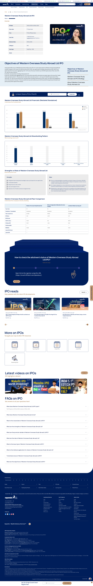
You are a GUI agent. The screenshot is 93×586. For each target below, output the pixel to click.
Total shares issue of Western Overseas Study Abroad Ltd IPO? (24, 456)
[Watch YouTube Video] (67, 34)
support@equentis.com (9, 502)
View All (83, 292)
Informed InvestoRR (62, 505)
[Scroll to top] (30, 524)
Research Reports (14, 7)
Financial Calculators (33, 7)
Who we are (46, 511)
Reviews (75, 511)
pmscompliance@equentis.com (27, 550)
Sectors (23, 484)
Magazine (75, 504)
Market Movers (75, 487)
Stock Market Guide (8, 487)
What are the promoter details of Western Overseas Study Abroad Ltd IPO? (28, 432)
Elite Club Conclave (77, 502)
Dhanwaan (61, 504)
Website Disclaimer (47, 504)
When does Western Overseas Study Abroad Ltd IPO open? (23, 406)
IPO (27, 7)
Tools (39, 484)
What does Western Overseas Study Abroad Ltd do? (21, 415)
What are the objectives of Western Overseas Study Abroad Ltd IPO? (26, 461)
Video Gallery (76, 507)
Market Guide (76, 513)
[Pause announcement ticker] (91, 1)
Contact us (46, 510)
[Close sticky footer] (91, 582)
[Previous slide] (14, 281)
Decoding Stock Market (26, 487)
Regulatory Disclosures (48, 507)
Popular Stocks (41, 7)
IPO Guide (57, 484)
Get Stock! (67, 583)
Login (80, 4)
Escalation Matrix (47, 508)
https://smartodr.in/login (32, 564)
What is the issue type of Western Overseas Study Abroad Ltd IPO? (25, 444)
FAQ (44, 499)
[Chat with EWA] (90, 578)
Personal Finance (75, 484)
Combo (60, 502)
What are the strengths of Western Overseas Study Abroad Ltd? (25, 426)
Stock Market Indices (42, 487)
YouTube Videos (77, 519)
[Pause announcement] (11, 494)
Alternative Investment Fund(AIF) (65, 507)
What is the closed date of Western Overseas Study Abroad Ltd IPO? (26, 420)
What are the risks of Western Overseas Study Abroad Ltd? (23, 438)
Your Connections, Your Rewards (80, 510)
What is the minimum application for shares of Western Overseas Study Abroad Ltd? (30, 450)
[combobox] (50, 94)
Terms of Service (47, 505)
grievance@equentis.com (23, 543)
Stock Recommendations (49, 7)
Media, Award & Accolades (79, 505)
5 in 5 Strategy (61, 499)
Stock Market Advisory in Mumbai (80, 514)
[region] (32, 76)
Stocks (6, 484)
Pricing (60, 511)
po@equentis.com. (22, 541)
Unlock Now (72, 94)
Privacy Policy (46, 502)
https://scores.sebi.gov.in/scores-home (16, 564)
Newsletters (76, 508)
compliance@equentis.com (25, 542)
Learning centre (58, 487)
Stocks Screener (22, 7)
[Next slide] (19, 281)
